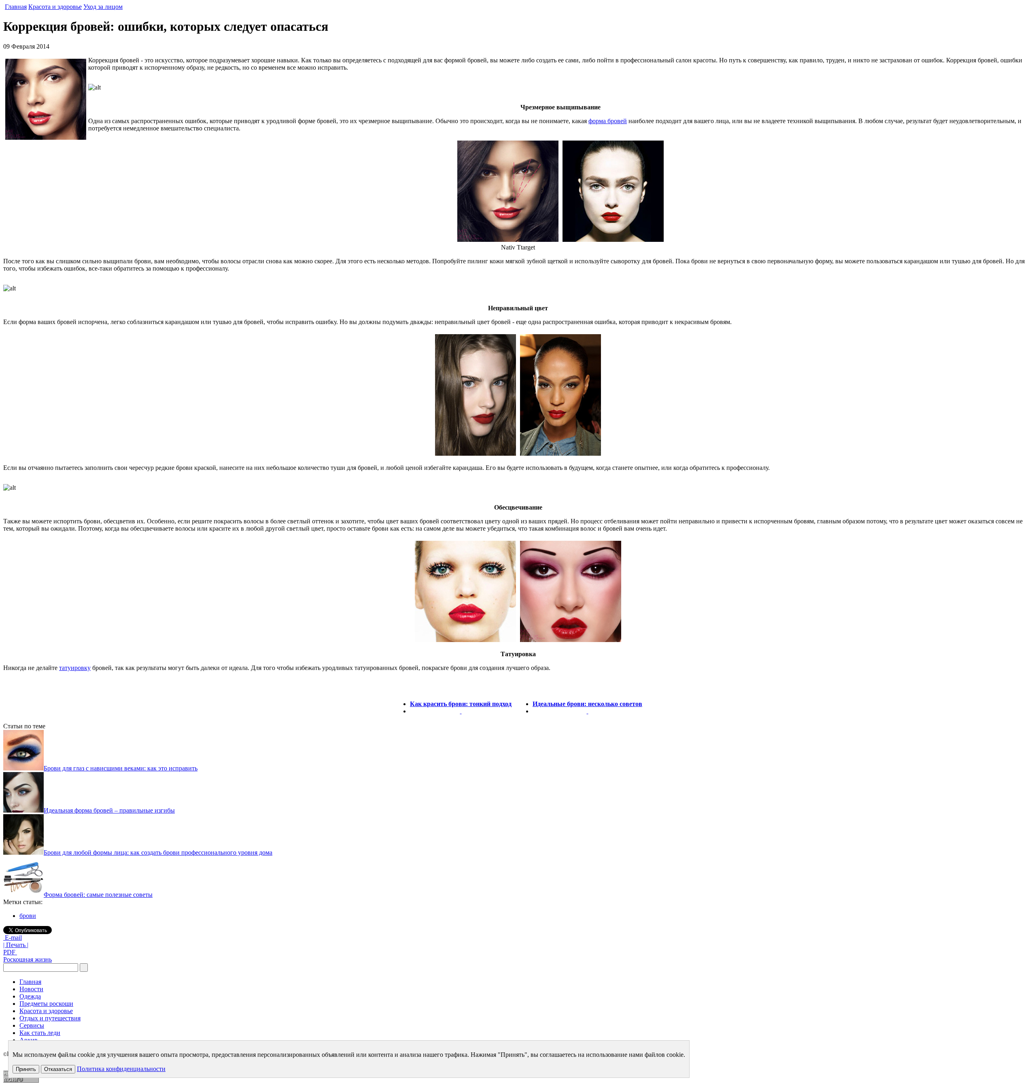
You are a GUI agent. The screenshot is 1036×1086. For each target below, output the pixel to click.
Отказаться (58, 1069)
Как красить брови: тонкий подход (461, 703)
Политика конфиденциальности (121, 1068)
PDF (10, 952)
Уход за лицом (103, 6)
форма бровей (607, 120)
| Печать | (15, 944)
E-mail (12, 937)
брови (27, 915)
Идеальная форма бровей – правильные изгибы (109, 810)
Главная (16, 6)
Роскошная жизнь (27, 959)
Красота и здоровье (55, 6)
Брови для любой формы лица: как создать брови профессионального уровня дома (158, 852)
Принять (26, 1069)
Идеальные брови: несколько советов (587, 703)
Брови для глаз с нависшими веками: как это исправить (120, 768)
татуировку (75, 667)
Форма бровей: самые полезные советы (98, 894)
